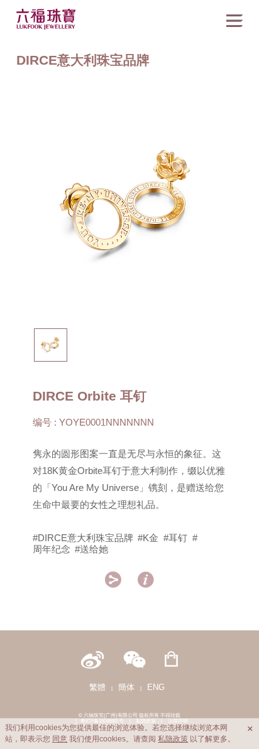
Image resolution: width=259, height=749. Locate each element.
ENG (156, 687)
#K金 (148, 537)
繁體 (97, 687)
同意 (59, 739)
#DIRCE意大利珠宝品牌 (83, 537)
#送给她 (91, 549)
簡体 (126, 687)
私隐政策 (173, 739)
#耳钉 (175, 537)
